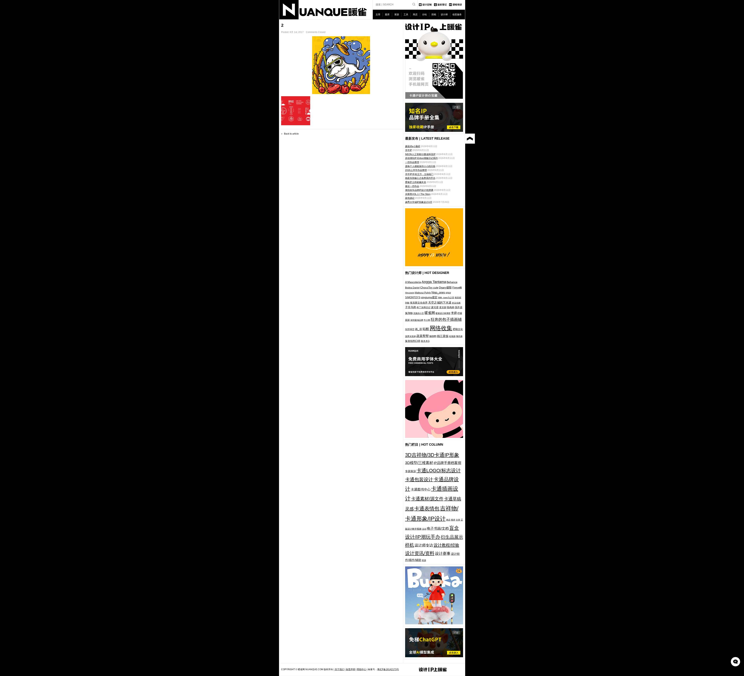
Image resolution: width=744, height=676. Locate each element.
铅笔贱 (452, 336)
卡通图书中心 (421, 489)
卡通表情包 (426, 508)
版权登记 (442, 4)
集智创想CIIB (412, 341)
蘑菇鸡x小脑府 (412, 146)
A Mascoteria (413, 282)
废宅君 (435, 307)
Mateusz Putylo (423, 292)
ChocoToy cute (429, 287)
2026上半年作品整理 (416, 170)
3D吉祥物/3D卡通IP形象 (432, 455)
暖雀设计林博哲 (443, 313)
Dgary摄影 (445, 287)
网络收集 (441, 328)
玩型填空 (409, 329)
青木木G (425, 341)
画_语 (418, 329)
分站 (424, 14)
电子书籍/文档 (438, 528)
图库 (387, 14)
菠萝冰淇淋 (410, 336)
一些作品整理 (412, 162)
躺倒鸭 (432, 336)
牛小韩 (427, 320)
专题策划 (410, 471)
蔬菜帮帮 (422, 336)
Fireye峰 (457, 287)
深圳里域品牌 (416, 320)
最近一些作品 (412, 186)
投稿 (433, 14)
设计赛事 (442, 553)
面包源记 (409, 198)
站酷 (426, 329)
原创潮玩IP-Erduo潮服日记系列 (421, 158)
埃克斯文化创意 (419, 302)
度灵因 (442, 307)
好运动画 (456, 303)
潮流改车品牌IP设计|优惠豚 (419, 190)
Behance (452, 282)
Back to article (291, 133)
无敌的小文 (418, 313)
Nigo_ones (438, 292)
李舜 (454, 313)
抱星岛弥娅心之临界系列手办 (420, 178)
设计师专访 (424, 545)
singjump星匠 (429, 297)
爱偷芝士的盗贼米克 (415, 182)
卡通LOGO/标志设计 (439, 470)
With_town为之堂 (446, 297)
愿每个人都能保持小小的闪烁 (420, 166)
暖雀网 (430, 313)
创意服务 (457, 14)
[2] (341, 65)
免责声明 (350, 669)
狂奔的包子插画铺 (446, 319)
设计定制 (427, 4)
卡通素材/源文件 (427, 498)
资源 (396, 14)
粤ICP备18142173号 (388, 669)
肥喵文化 (458, 329)
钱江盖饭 (443, 336)
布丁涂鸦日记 (424, 307)
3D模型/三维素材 (419, 463)
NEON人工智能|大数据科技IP (420, 154)
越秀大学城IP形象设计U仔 (418, 202)
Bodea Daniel (412, 287)
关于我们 (339, 669)
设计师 (444, 14)
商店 (415, 14)
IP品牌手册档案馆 (447, 463)
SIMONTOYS (412, 297)
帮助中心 (361, 669)
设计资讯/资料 (419, 553)
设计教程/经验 (446, 545)
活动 (424, 529)
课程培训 (457, 4)
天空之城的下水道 (439, 302)
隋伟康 (459, 336)
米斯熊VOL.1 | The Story (418, 194)
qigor (448, 292)
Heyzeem (409, 293)
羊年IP (408, 150)
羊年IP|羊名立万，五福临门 (419, 174)
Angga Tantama (434, 282)
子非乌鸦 (410, 307)
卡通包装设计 (419, 479)
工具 (406, 14)
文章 (378, 14)
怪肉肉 (450, 307)
